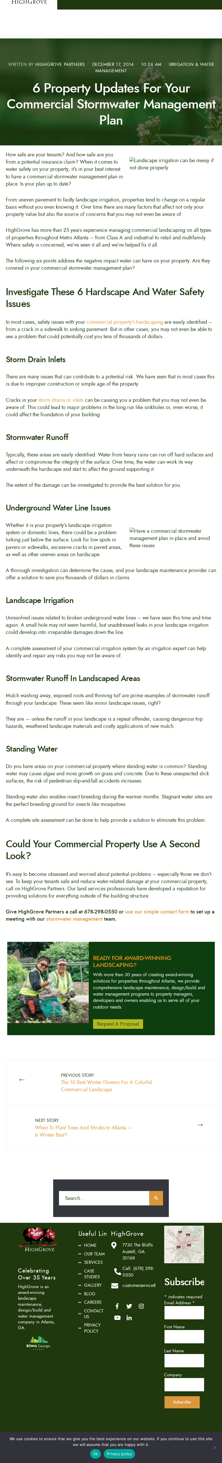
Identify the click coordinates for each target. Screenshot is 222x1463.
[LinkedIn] (129, 1318)
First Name (174, 1327)
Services (93, 1262)
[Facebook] (117, 1306)
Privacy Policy (92, 1328)
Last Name (174, 1351)
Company (173, 1375)
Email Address (179, 1303)
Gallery (92, 1285)
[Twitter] (129, 1306)
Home (90, 1245)
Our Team (94, 1254)
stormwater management (74, 919)
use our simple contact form (157, 911)
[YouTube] (117, 1318)
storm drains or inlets (61, 400)
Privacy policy (119, 1453)
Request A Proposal (118, 1024)
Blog (89, 1294)
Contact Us (93, 1314)
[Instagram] (141, 1306)
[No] (215, 1447)
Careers (92, 1302)
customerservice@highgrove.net (153, 1285)
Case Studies (92, 1274)
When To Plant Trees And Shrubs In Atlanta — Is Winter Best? (83, 1128)
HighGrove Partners (60, 65)
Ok (95, 1453)
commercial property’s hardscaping (124, 322)
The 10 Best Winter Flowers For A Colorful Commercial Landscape (106, 1082)
